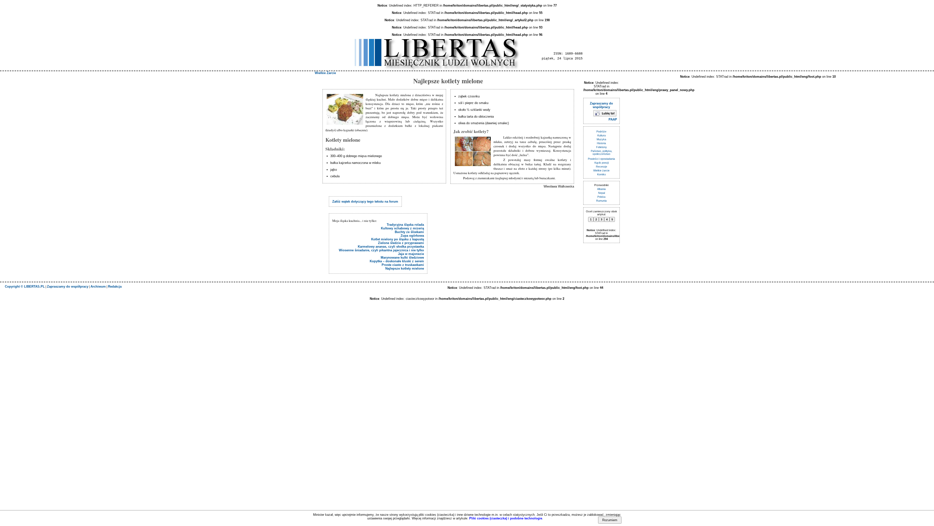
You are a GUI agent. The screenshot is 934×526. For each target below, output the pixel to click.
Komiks (601, 174)
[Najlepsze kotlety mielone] (345, 110)
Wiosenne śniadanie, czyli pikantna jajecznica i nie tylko (381, 250)
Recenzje (601, 166)
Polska (601, 196)
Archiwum (98, 286)
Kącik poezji (601, 162)
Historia (601, 143)
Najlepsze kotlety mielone (404, 268)
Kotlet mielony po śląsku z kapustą (397, 239)
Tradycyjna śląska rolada (405, 224)
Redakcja (115, 286)
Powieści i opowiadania (601, 158)
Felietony (601, 147)
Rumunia (601, 200)
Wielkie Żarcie (325, 73)
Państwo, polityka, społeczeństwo (601, 152)
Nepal (601, 192)
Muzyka (601, 139)
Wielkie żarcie (601, 170)
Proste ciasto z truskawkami (403, 265)
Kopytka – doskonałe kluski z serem (397, 261)
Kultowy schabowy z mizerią (402, 228)
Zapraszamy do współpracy (601, 105)
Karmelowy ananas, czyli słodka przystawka (391, 246)
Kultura (601, 135)
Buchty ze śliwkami (409, 232)
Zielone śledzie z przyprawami (401, 243)
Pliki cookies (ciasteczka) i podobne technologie (505, 518)
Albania (601, 189)
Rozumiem (609, 520)
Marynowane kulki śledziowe (402, 257)
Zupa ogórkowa (412, 235)
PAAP (613, 119)
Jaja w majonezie (411, 254)
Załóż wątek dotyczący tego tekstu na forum (365, 201)
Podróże (601, 131)
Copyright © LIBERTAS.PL (25, 286)
